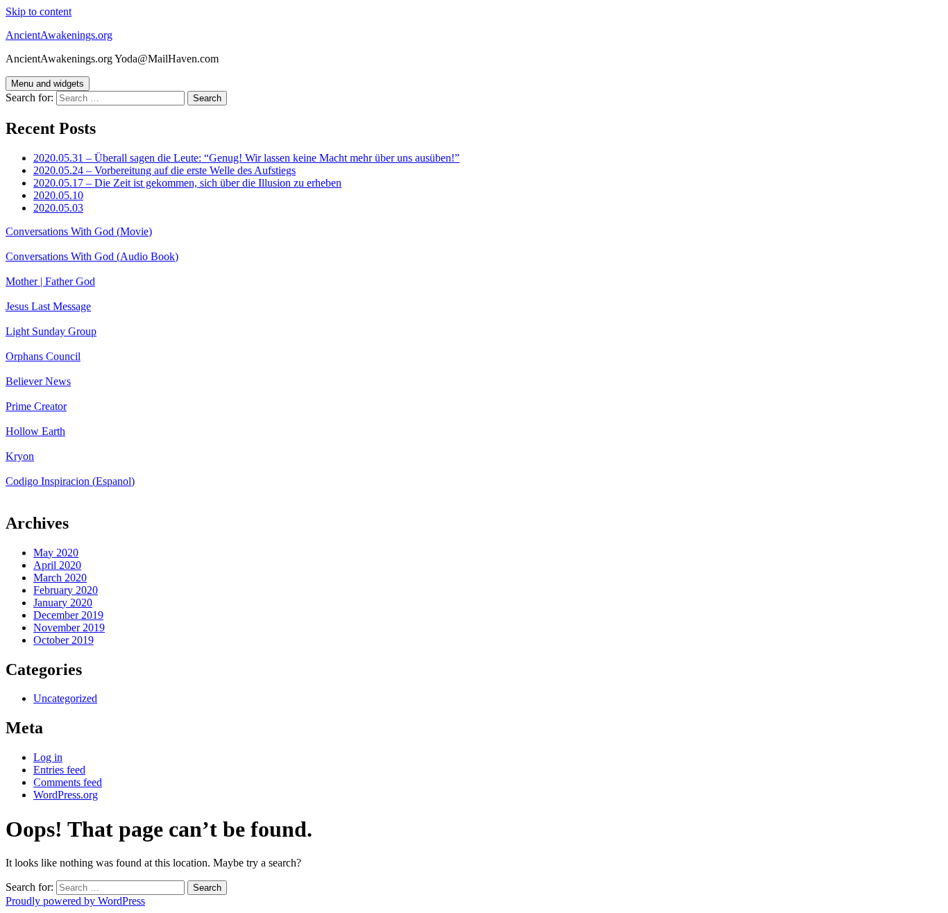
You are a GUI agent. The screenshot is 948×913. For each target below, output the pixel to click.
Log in (47, 757)
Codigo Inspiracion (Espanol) (70, 481)
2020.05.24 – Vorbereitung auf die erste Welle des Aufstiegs (164, 170)
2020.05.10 (58, 195)
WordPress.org (65, 795)
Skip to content (38, 11)
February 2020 (65, 590)
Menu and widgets (47, 83)
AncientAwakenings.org (59, 35)
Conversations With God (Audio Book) (92, 256)
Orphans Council (43, 356)
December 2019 (68, 615)
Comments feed (67, 782)
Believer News (38, 381)
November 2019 (69, 627)
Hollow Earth (35, 431)
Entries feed (59, 770)
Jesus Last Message (48, 306)
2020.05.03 (58, 208)
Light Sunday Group (51, 331)
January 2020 (62, 602)
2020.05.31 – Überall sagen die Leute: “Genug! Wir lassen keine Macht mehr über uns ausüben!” (246, 158)
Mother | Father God (50, 281)
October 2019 (63, 640)
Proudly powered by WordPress (75, 901)
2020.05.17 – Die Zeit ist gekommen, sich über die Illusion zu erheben (187, 183)
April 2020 (57, 565)
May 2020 (55, 552)
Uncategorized (65, 698)
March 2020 (60, 577)
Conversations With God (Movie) (79, 231)
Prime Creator (36, 406)
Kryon (20, 456)
